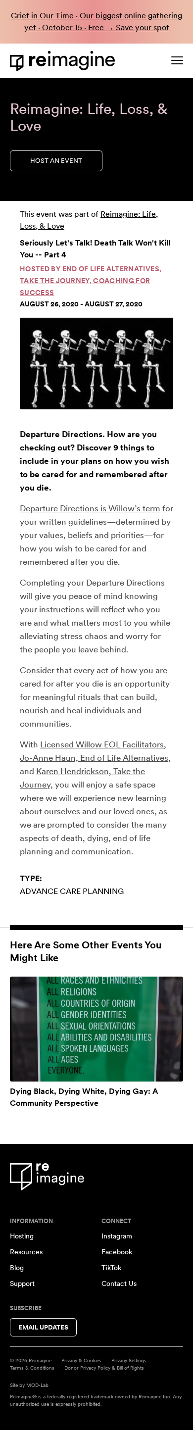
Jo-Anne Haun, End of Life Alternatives (94, 758)
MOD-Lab (37, 1385)
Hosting (22, 1236)
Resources (26, 1252)
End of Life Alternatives (110, 269)
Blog (17, 1268)
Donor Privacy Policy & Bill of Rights (104, 1368)
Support (22, 1283)
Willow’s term (134, 508)
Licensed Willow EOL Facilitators (102, 744)
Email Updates (43, 1327)
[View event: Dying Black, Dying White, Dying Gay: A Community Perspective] (96, 1029)
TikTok (111, 1268)
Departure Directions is (63, 508)
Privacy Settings (128, 1360)
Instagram (116, 1236)
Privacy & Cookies (81, 1360)
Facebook (116, 1252)
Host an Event (56, 160)
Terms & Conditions (32, 1368)
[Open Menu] (177, 60)
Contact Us (119, 1283)
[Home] (64, 61)
